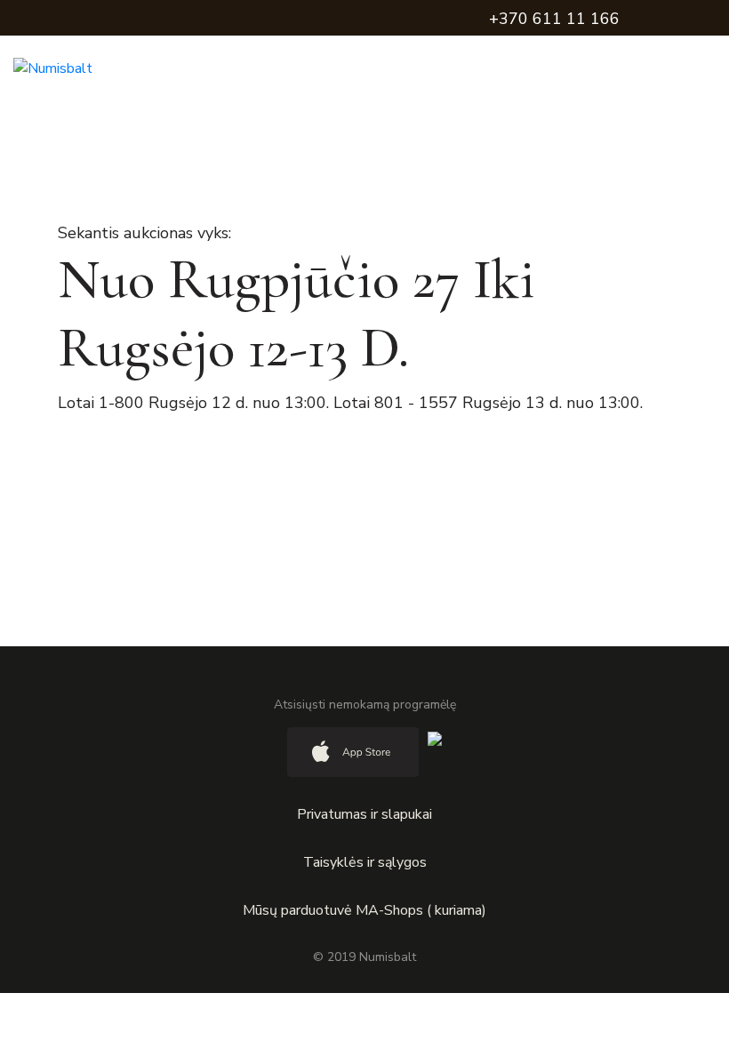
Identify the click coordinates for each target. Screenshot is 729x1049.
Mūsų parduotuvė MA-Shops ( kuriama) (364, 910)
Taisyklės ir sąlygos (365, 862)
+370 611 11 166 (554, 18)
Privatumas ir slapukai (364, 814)
